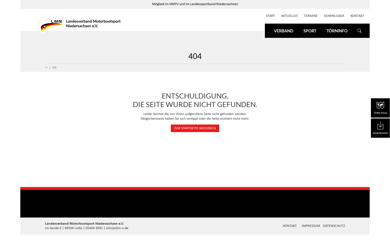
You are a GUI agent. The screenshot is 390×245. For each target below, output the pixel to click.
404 (54, 67)
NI (46, 67)
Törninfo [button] (337, 30)
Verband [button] (283, 30)
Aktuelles (289, 16)
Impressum (311, 226)
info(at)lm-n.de (117, 228)
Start (270, 16)
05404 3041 (94, 228)
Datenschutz (334, 226)
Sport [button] (309, 30)
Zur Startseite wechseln (195, 128)
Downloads (334, 16)
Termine (311, 16)
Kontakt (357, 16)
